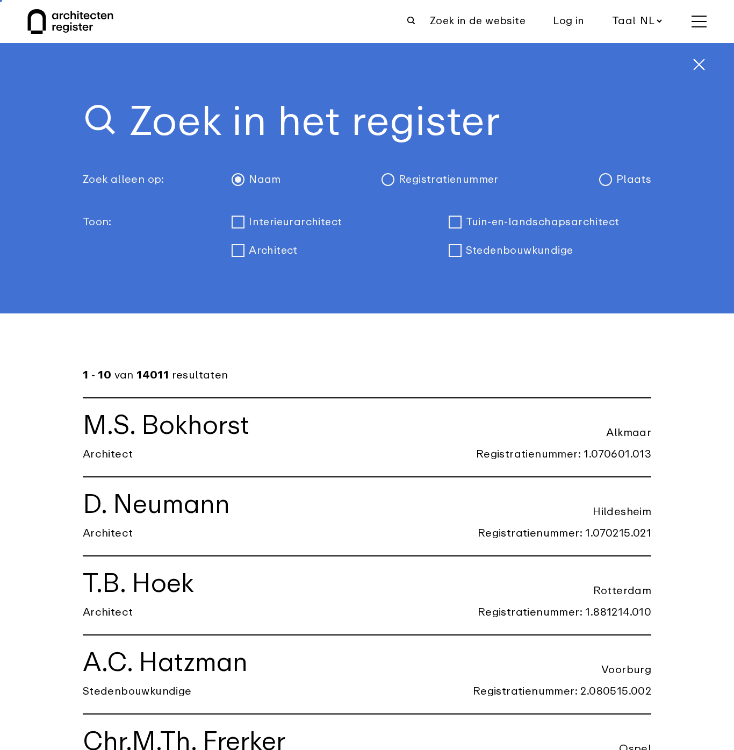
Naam (265, 179)
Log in (568, 21)
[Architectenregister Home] (70, 21)
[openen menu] (699, 21)
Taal (624, 21)
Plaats (633, 179)
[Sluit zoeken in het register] (699, 64)
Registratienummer (449, 179)
